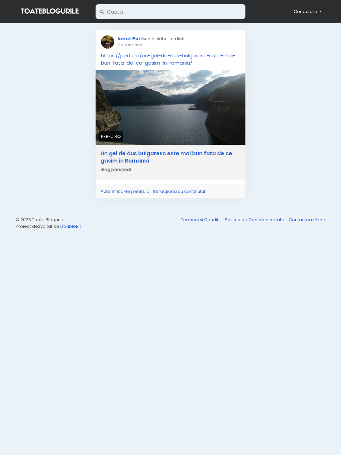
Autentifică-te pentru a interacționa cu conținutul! (153, 191)
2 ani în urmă (130, 45)
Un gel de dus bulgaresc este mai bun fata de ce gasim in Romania (166, 157)
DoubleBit (70, 226)
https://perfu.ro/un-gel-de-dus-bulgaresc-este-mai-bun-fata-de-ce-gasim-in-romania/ (168, 59)
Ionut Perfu (132, 38)
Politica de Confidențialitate (255, 220)
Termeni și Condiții (201, 220)
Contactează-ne (307, 220)
